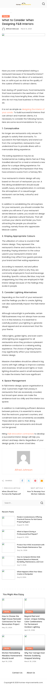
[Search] (43, 4)
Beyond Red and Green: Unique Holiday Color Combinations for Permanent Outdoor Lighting (34, 621)
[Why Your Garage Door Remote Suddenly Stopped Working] (34, 642)
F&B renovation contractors (21, 433)
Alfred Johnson (12, 29)
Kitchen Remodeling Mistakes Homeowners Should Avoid (12, 655)
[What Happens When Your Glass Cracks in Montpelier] (8, 574)
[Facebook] (22, 480)
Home (6, 16)
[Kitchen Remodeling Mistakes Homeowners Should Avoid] (12, 642)
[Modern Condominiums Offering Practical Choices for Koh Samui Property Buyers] (8, 521)
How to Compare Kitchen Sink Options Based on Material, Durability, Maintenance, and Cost (30, 559)
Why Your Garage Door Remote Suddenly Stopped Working (34, 655)
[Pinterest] (35, 480)
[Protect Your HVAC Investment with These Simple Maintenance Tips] (8, 548)
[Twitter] (28, 480)
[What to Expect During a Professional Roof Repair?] (8, 534)
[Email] (41, 480)
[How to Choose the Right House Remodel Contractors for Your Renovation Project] (12, 606)
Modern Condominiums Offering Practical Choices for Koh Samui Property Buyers (29, 519)
